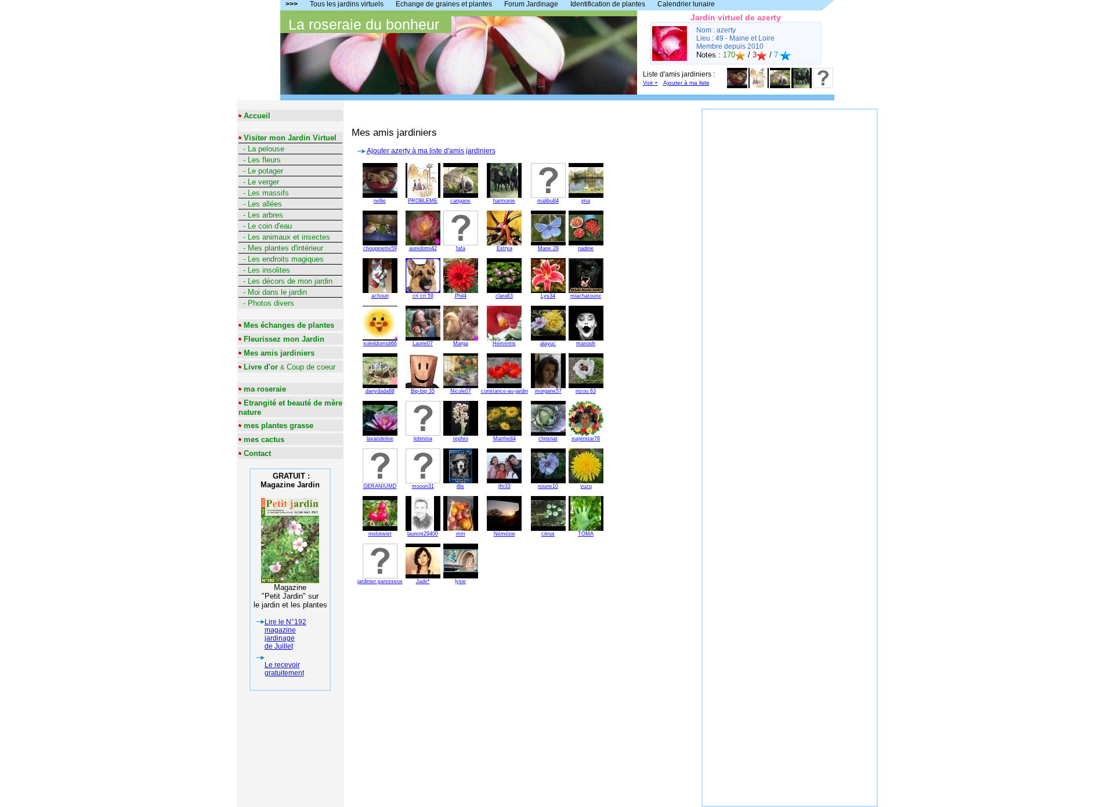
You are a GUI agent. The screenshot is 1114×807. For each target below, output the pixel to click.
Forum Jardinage (531, 4)
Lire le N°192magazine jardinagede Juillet (285, 634)
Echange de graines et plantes (444, 4)
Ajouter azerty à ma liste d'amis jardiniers (431, 151)
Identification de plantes (607, 4)
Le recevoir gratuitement (284, 669)
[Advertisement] (790, 284)
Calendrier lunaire (686, 4)
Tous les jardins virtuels (347, 4)
